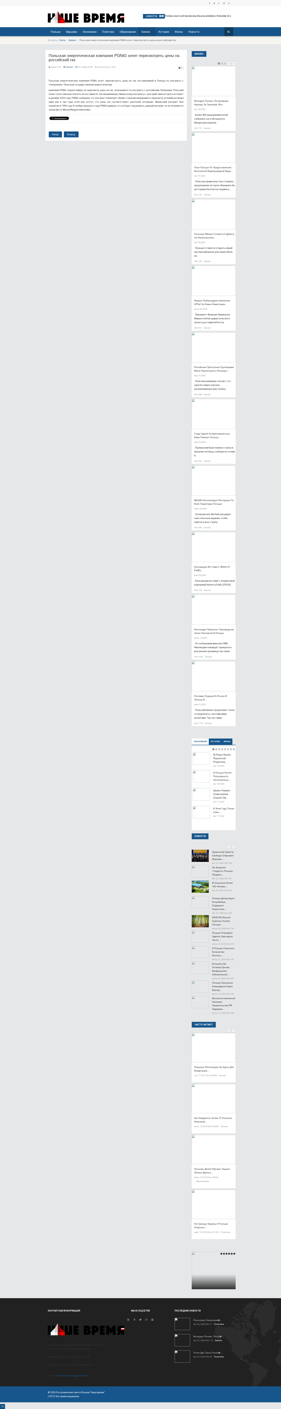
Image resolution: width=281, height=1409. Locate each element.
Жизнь (179, 31)
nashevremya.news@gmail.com (71, 1375)
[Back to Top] (2, 1406)
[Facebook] (209, 3)
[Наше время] (86, 17)
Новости (193, 31)
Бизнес (146, 31)
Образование (128, 31)
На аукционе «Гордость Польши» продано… (222, 871)
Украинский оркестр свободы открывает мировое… (223, 855)
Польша (55, 31)
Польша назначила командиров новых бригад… (222, 986)
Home (62, 40)
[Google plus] (219, 3)
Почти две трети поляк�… (208, 1352)
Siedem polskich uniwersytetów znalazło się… (221, 794)
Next (234, 63)
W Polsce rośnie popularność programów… (222, 758)
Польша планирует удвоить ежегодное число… (222, 936)
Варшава (71, 31)
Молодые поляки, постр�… (208, 1336)
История (163, 31)
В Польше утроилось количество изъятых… (223, 951)
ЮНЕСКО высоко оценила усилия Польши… (221, 921)
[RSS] (128, 1320)
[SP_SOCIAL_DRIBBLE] (229, 3)
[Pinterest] (224, 3)
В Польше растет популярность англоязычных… (222, 776)
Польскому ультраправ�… (207, 1320)
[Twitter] (214, 3)
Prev (229, 63)
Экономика (89, 31)
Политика (108, 31)
